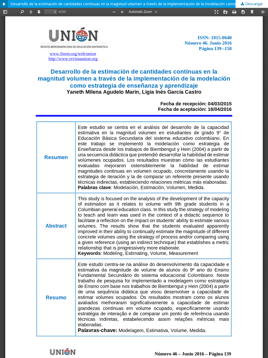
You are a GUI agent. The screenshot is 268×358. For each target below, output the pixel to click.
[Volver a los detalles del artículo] (4, 4)
